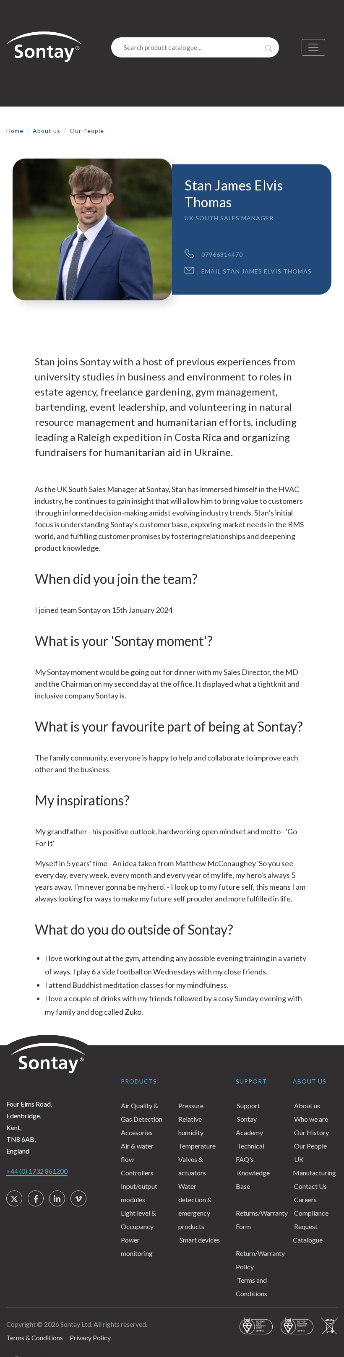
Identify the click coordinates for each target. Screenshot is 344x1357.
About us (46, 130)
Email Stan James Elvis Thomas (256, 270)
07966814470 (222, 254)
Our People (87, 130)
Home (14, 130)
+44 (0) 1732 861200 (37, 1171)
